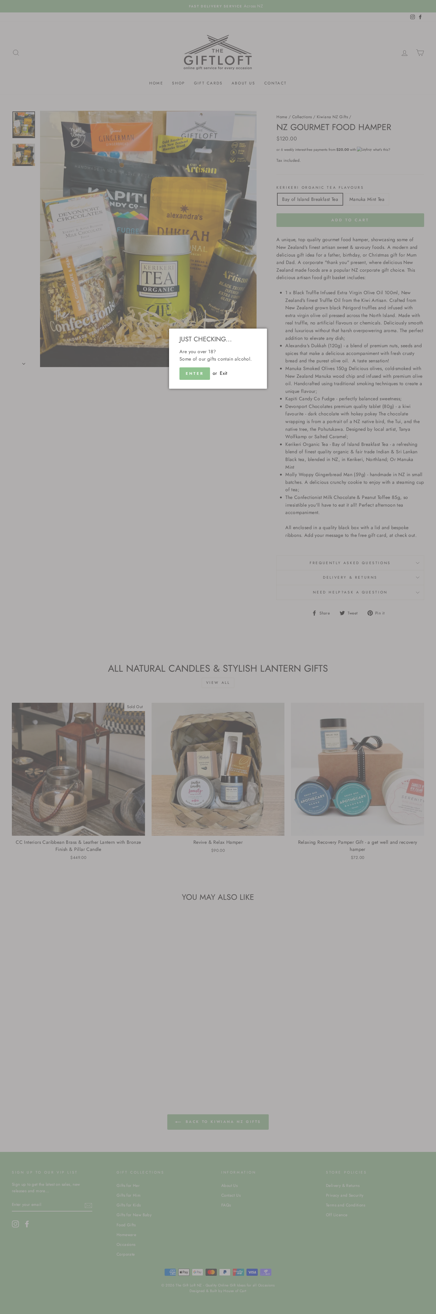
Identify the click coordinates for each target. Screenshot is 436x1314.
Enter (195, 373)
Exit (223, 373)
